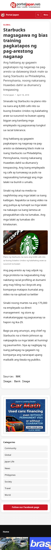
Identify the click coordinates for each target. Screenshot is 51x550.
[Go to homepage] (25, 5)
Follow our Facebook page (25, 507)
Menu (46, 15)
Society (8, 481)
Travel (8, 488)
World (8, 495)
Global (7, 25)
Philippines (10, 475)
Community (10, 448)
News (7, 468)
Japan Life (9, 461)
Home (6, 531)
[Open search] (38, 14)
